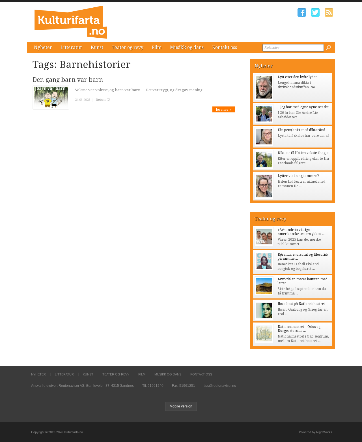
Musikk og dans (187, 47)
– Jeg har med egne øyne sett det (303, 107)
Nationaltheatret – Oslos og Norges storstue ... (299, 329)
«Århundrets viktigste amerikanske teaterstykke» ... (301, 232)
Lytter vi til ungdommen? (298, 176)
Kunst (97, 47)
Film (156, 47)
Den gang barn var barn (68, 79)
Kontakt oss (224, 47)
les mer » (223, 109)
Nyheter (43, 47)
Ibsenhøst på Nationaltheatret (301, 304)
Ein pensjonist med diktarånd (301, 130)
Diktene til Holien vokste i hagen (303, 153)
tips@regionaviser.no (220, 386)
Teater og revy (127, 47)
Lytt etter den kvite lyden (298, 77)
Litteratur (71, 47)
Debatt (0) (103, 100)
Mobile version (181, 406)
